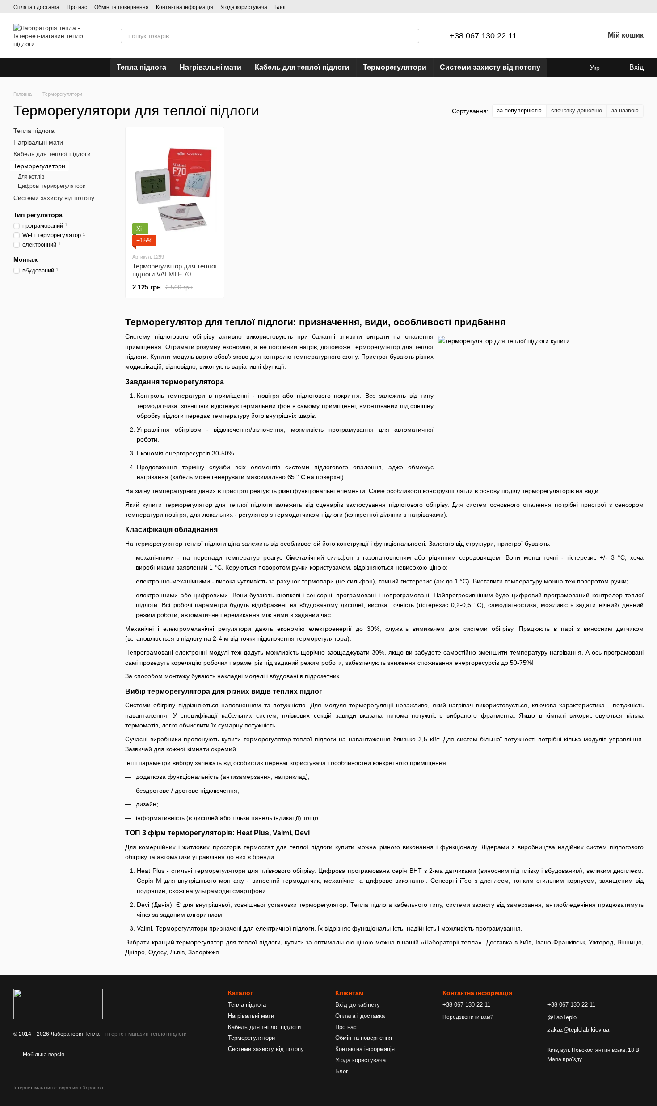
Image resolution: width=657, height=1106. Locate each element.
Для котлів (31, 177)
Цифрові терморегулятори (52, 186)
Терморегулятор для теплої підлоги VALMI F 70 (174, 270)
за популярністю (519, 110)
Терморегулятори (394, 67)
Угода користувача (243, 7)
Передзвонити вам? (467, 1017)
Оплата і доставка (36, 7)
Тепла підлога (141, 67)
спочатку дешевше (576, 110)
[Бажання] (574, 36)
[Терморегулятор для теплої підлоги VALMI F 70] (174, 190)
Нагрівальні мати (210, 67)
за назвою (625, 110)
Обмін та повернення (121, 7)
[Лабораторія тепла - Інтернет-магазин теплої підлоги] (58, 1003)
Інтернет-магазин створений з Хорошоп (58, 1087)
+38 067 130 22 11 (483, 36)
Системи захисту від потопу (490, 67)
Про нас (77, 7)
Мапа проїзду (565, 1059)
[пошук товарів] (412, 36)
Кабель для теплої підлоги (302, 67)
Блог (280, 7)
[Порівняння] (550, 36)
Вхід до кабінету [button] (357, 1004)
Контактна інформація (184, 7)
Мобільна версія (42, 1054)
